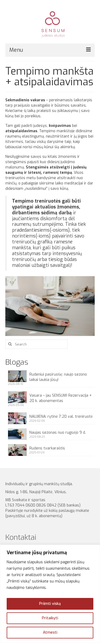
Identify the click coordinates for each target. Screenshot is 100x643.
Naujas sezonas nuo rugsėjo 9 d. (57, 432)
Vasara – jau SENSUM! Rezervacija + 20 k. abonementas (60, 398)
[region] (50, 594)
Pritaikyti (50, 618)
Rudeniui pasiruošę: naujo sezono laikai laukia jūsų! (58, 377)
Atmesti (50, 632)
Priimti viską (50, 603)
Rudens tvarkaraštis (47, 448)
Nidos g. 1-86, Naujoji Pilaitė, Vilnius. (37, 492)
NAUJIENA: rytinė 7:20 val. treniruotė (61, 416)
